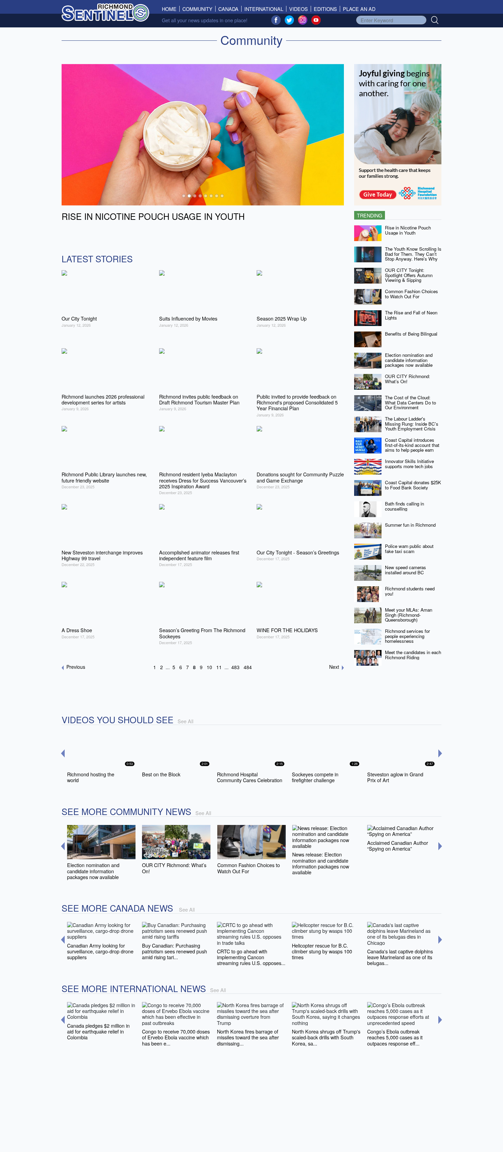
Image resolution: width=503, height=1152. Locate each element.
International (263, 9)
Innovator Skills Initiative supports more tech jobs (409, 463)
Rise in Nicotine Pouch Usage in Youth (408, 230)
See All (185, 721)
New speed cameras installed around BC (405, 570)
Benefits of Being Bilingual (411, 333)
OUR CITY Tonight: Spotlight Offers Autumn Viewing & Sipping (409, 275)
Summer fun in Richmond (410, 525)
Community (197, 9)
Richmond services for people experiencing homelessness (407, 636)
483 (235, 667)
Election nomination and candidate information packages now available (409, 360)
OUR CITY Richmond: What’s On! (407, 379)
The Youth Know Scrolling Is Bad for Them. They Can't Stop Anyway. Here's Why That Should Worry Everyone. (413, 259)
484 (248, 667)
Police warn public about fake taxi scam (409, 548)
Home (171, 9)
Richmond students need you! (410, 591)
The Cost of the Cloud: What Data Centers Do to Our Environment (410, 402)
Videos (298, 9)
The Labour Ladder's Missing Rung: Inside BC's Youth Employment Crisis (411, 423)
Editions (325, 9)
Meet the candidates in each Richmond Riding (413, 655)
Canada (228, 9)
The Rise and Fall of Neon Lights (411, 315)
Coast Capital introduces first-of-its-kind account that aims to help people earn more (412, 447)
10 (209, 667)
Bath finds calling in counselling (404, 506)
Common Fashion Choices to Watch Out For (411, 294)
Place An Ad (359, 9)
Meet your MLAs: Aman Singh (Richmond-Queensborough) (408, 614)
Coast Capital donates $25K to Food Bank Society (413, 485)
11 (219, 667)
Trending (369, 215)
